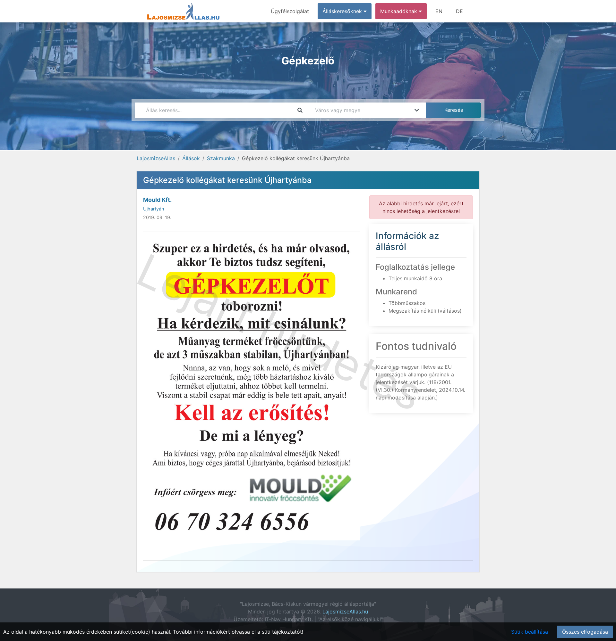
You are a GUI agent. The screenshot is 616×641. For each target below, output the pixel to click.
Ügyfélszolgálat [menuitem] (290, 11)
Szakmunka (221, 158)
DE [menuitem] (459, 11)
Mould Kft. (157, 199)
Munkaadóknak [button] (399, 11)
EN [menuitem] (438, 11)
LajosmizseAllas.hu (345, 611)
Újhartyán (153, 208)
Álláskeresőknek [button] (343, 11)
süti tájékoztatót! (282, 632)
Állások (191, 158)
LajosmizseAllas (156, 158)
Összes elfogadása (585, 632)
